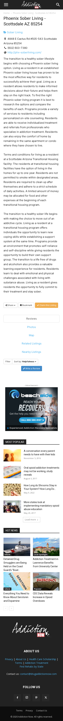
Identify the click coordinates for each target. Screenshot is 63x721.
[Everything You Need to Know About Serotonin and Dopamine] (17, 581)
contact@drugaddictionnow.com (38, 674)
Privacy (9, 659)
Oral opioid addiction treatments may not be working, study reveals (41, 471)
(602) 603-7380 (17, 48)
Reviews (31, 318)
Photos (31, 327)
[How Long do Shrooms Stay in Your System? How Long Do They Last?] (12, 490)
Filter (7, 361)
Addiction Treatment (36, 663)
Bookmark (27, 305)
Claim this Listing (47, 305)
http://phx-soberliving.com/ (24, 52)
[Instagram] (26, 697)
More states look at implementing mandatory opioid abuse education (41, 506)
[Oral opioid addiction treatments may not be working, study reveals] (12, 472)
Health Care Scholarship (42, 659)
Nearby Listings (31, 352)
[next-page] (11, 608)
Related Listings (31, 343)
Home (7, 13)
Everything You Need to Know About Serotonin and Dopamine (16, 597)
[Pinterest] (36, 697)
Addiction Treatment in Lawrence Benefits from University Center (45, 563)
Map (31, 335)
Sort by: (24, 361)
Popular (37, 589)
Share (10, 305)
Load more (30, 519)
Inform (7, 554)
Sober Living (14, 32)
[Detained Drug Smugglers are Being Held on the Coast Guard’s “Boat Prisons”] (17, 547)
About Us (21, 659)
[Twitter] (45, 697)
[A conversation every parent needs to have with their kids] (12, 455)
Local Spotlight (40, 554)
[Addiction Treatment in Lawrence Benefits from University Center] (46, 547)
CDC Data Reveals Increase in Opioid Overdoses (43, 597)
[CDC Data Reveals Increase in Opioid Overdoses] (46, 581)
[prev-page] (6, 608)
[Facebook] (17, 697)
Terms (18, 663)
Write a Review (32, 368)
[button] (6, 4)
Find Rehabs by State (31, 666)
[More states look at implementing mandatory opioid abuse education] (12, 506)
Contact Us (41, 710)
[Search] (58, 4)
